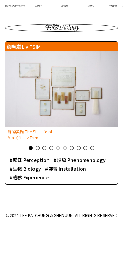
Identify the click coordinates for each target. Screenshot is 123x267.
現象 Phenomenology (81, 159)
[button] (31, 148)
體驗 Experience (31, 177)
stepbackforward (15, 6)
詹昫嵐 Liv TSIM (23, 46)
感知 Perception (31, 159)
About (38, 6)
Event (90, 6)
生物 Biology (27, 168)
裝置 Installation (67, 168)
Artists (64, 6)
